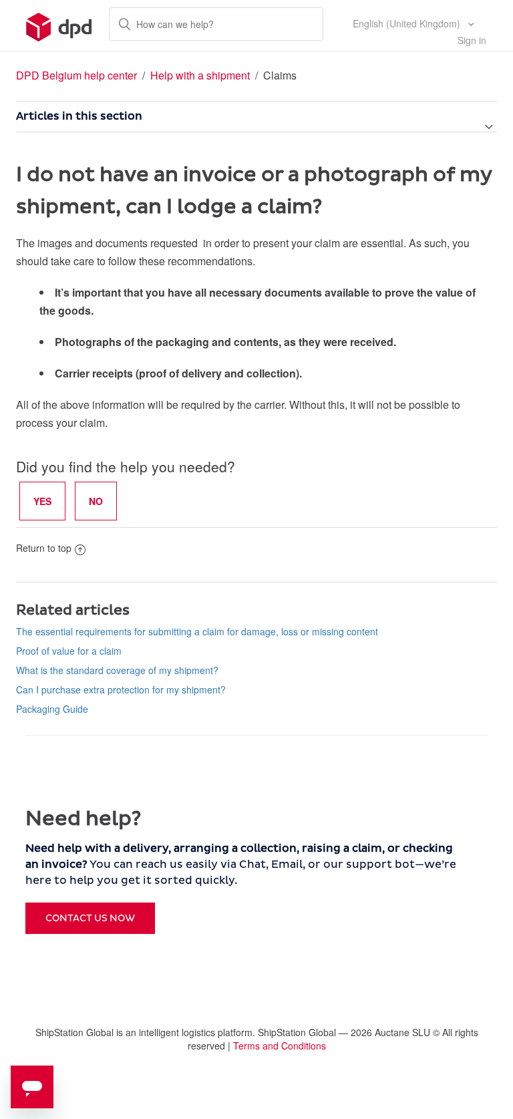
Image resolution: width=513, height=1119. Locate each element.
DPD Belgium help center (76, 75)
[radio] (42, 501)
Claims (280, 75)
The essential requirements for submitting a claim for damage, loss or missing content (197, 631)
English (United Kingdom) (408, 23)
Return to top (43, 547)
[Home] (59, 25)
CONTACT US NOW (90, 918)
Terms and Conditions (279, 1045)
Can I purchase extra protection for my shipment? (121, 689)
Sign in (472, 40)
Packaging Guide (52, 708)
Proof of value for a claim (69, 650)
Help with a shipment (201, 75)
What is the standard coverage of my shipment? (117, 670)
